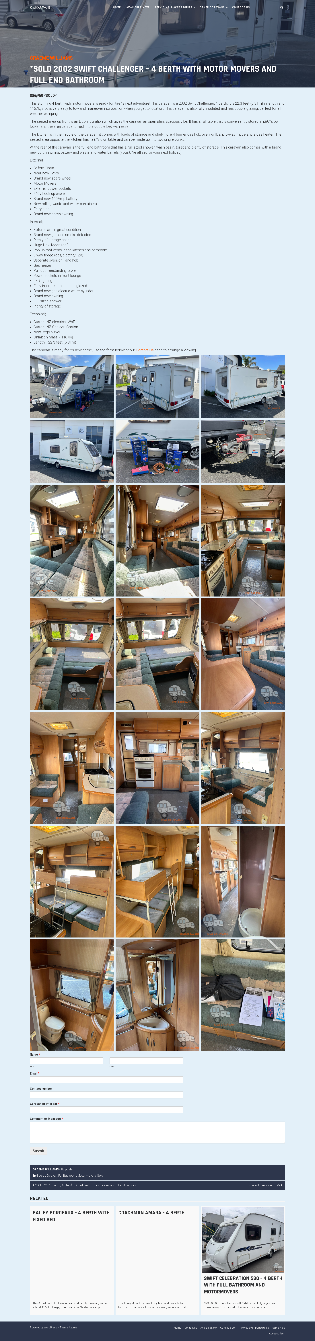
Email (34, 1073)
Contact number (41, 1088)
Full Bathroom (67, 1175)
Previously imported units (254, 1327)
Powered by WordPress (43, 1327)
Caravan (51, 1175)
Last (112, 1066)
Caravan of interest (44, 1104)
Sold (100, 1175)
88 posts (66, 1169)
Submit (38, 1151)
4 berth (40, 1175)
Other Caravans (212, 7)
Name (35, 1054)
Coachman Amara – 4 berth (151, 1212)
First (32, 1066)
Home (117, 7)
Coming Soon (228, 1327)
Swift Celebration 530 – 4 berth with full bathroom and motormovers (243, 1285)
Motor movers (86, 1175)
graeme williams (51, 58)
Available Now (137, 7)
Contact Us (145, 350)
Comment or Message (46, 1118)
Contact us (241, 7)
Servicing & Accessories (173, 7)
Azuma (73, 1327)
